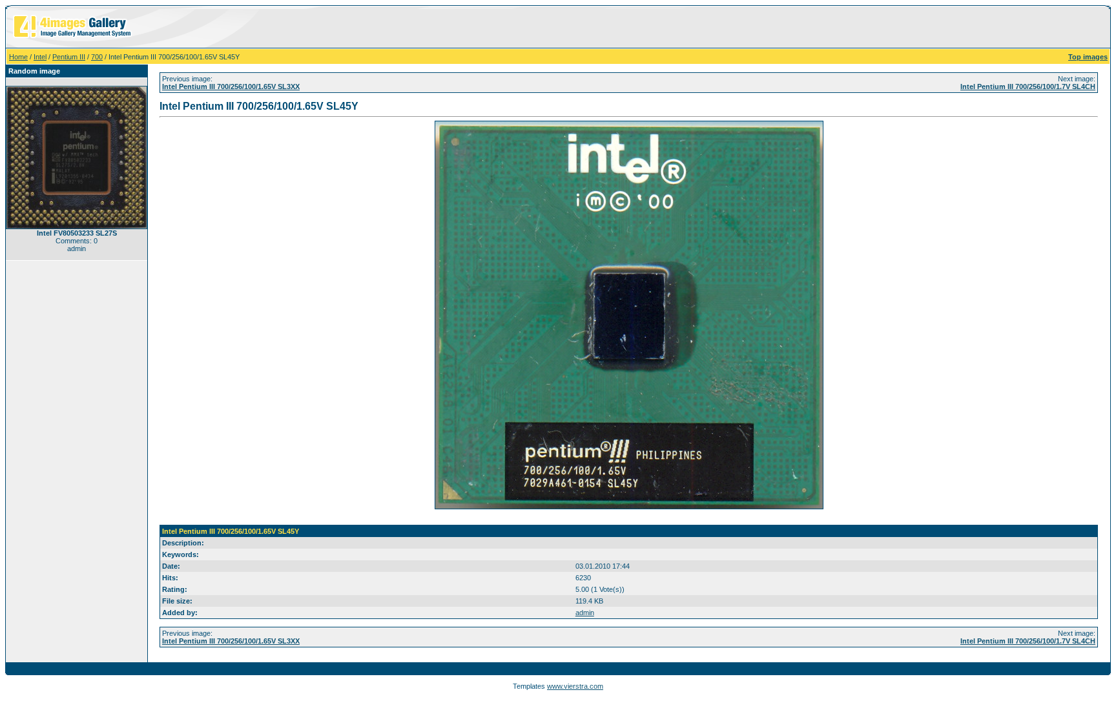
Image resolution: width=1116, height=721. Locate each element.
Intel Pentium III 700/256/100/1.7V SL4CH (1027, 86)
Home (18, 57)
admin (584, 612)
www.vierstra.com (575, 686)
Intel (40, 57)
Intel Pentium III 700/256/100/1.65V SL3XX (231, 86)
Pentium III (68, 57)
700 (97, 57)
